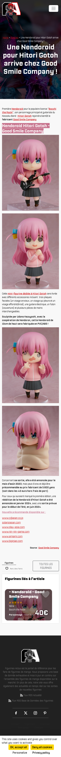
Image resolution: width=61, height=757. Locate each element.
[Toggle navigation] (53, 8)
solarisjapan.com (11, 522)
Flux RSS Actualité (33, 695)
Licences (45, 724)
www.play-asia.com (13, 527)
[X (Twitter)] (26, 713)
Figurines (30, 724)
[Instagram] (35, 713)
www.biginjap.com (12, 541)
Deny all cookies (42, 747)
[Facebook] (16, 713)
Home (5, 37)
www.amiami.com (12, 536)
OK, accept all (18, 747)
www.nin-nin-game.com (15, 531)
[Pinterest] (45, 713)
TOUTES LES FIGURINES (46, 565)
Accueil (15, 724)
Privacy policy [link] (41, 752)
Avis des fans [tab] (16, 568)
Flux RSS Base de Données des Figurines (32, 700)
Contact (39, 727)
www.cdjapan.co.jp (12, 518)
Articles (14, 37)
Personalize (20, 752)
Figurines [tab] (9, 563)
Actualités (23, 727)
